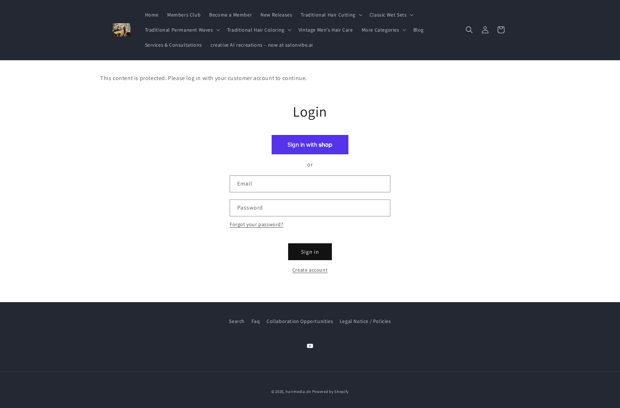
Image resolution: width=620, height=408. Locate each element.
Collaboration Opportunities (300, 321)
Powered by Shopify (330, 391)
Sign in (310, 251)
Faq (256, 321)
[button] (330, 14)
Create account (310, 270)
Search (237, 321)
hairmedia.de (298, 391)
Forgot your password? (256, 224)
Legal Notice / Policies (365, 321)
